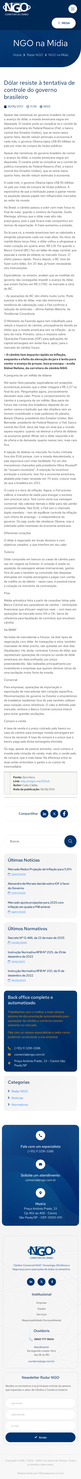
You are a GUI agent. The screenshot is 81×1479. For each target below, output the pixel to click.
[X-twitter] (41, 1282)
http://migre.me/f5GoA (35, 781)
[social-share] (44, 814)
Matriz (40, 1204)
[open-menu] (72, 9)
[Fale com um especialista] (40, 1135)
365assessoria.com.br (51, 1473)
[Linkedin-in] (31, 1282)
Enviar (43, 1437)
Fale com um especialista (41, 1146)
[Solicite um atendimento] (40, 1164)
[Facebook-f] (52, 1282)
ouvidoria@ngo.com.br (41, 1361)
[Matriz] (40, 1193)
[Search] (70, 841)
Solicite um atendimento (40, 1175)
